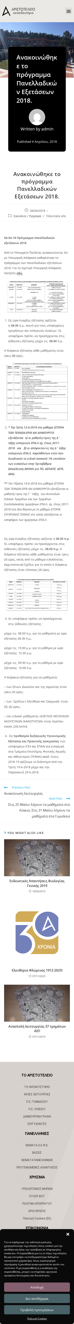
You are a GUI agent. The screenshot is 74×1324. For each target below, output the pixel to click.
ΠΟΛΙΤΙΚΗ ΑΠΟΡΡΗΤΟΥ (37, 1203)
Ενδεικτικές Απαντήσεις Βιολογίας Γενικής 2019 (37, 883)
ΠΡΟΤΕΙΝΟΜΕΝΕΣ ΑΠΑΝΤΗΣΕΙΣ (37, 1167)
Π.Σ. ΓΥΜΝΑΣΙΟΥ (37, 1101)
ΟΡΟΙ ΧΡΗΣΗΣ (37, 1211)
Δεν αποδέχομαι (37, 1298)
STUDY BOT (37, 1196)
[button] (68, 1234)
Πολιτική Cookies (37, 1318)
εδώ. (20, 273)
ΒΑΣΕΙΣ (37, 1152)
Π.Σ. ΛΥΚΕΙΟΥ (37, 1109)
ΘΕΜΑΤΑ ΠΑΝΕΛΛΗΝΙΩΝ (37, 1160)
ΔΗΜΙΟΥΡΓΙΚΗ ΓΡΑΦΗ (37, 1116)
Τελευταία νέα (56, 216)
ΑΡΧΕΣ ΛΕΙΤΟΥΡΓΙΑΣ (37, 1094)
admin (47, 129)
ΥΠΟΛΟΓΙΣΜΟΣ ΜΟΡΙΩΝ (37, 1188)
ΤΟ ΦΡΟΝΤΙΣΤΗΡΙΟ (37, 1087)
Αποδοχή (37, 1287)
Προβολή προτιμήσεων (37, 1310)
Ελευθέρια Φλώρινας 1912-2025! (37, 970)
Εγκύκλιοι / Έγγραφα (27, 216)
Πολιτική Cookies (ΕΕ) (37, 1218)
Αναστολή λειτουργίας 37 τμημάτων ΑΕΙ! (37, 1028)
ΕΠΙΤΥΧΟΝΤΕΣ (37, 1124)
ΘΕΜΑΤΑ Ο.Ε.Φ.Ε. (37, 1145)
